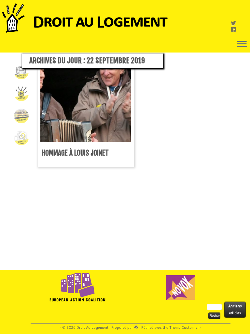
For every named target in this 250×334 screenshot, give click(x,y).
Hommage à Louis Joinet (75, 152)
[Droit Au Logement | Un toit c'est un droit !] (125, 18)
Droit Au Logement (92, 327)
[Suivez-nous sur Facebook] (235, 29)
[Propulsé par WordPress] (136, 326)
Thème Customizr (184, 327)
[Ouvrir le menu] (242, 44)
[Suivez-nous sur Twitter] (235, 23)
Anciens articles (235, 309)
